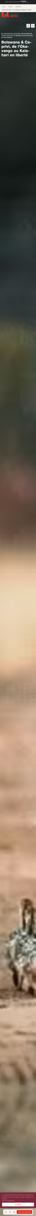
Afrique (10, 6)
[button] (10, 1212)
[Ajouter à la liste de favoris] (33, 26)
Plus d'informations (8, 1200)
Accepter (18, 1204)
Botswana (18, 6)
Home (3, 6)
